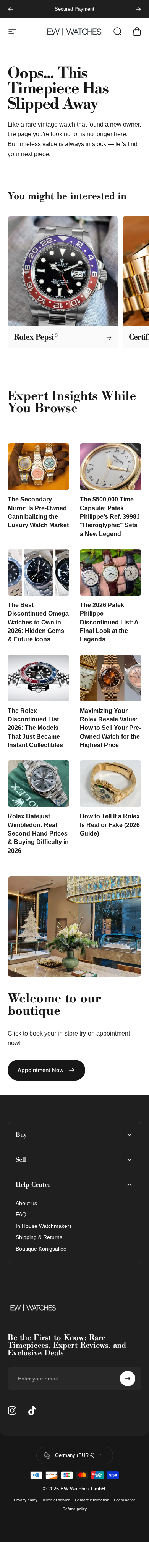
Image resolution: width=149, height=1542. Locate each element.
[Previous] (10, 9)
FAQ (21, 1214)
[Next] (138, 9)
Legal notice (125, 1500)
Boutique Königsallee (41, 1249)
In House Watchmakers (44, 1226)
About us (26, 1203)
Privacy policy (25, 1500)
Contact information (92, 1500)
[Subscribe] (127, 1378)
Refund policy (75, 1509)
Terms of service (56, 1500)
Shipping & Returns (39, 1237)
